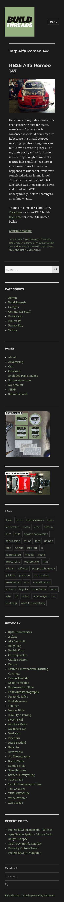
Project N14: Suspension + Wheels (30, 829)
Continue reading (20, 230)
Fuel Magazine (17, 701)
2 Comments (34, 249)
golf (8, 547)
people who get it (43, 568)
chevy (26, 527)
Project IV (14, 321)
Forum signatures (19, 380)
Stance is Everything (21, 775)
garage (48, 540)
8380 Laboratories (20, 632)
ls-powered (13, 554)
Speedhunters (17, 770)
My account (15, 385)
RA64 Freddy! (17, 742)
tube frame (39, 589)
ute (8, 596)
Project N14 (15, 325)
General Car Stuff (19, 311)
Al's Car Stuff (16, 641)
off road (23, 568)
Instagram (11, 876)
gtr (44, 246)
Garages (13, 307)
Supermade (15, 779)
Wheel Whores (17, 798)
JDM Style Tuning (19, 715)
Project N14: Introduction (24, 852)
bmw (19, 520)
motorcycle (31, 561)
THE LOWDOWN (18, 793)
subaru (10, 589)
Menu (53, 21)
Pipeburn (14, 738)
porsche (24, 575)
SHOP (12, 389)
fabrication (13, 540)
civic (37, 527)
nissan (50, 246)
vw (54, 596)
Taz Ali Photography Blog (24, 784)
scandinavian (41, 582)
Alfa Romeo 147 (29, 243)
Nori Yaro (14, 733)
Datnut (12, 664)
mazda (29, 554)
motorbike (13, 561)
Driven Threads (18, 678)
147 (44, 239)
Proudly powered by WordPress (38, 895)
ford (37, 540)
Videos (12, 330)
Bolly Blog (14, 645)
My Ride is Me (17, 728)
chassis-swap (35, 520)
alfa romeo (15, 243)
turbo (53, 589)
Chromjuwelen (17, 655)
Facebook (11, 868)
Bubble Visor (16, 650)
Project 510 (15, 316)
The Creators (16, 788)
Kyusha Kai (15, 719)
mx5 (45, 561)
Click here (15, 212)
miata (41, 554)
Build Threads (32, 239)
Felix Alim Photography (23, 692)
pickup (10, 575)
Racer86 (13, 747)
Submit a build (17, 394)
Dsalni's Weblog (18, 682)
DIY (8, 534)
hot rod (32, 547)
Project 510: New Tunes (23, 848)
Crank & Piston (18, 659)
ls (42, 547)
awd (41, 243)
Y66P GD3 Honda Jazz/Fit (24, 843)
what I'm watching (33, 603)
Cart (11, 366)
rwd (26, 582)
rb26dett (19, 249)
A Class (12, 636)
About (12, 357)
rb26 (11, 249)
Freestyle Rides (18, 696)
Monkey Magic (17, 724)
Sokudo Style (16, 765)
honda (19, 547)
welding (11, 603)
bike (9, 520)
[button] (32, 885)
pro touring (41, 575)
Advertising (15, 361)
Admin (12, 297)
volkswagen (41, 596)
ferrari (27, 540)
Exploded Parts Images (23, 375)
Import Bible (16, 710)
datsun (48, 527)
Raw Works (15, 752)
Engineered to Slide (21, 687)
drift (17, 534)
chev (50, 520)
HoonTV (13, 705)
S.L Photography (19, 756)
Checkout (14, 371)
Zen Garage (15, 802)
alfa (49, 239)
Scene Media (16, 761)
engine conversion (32, 246)
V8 (16, 596)
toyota (23, 589)
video (25, 596)
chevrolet (12, 527)
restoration (13, 582)
